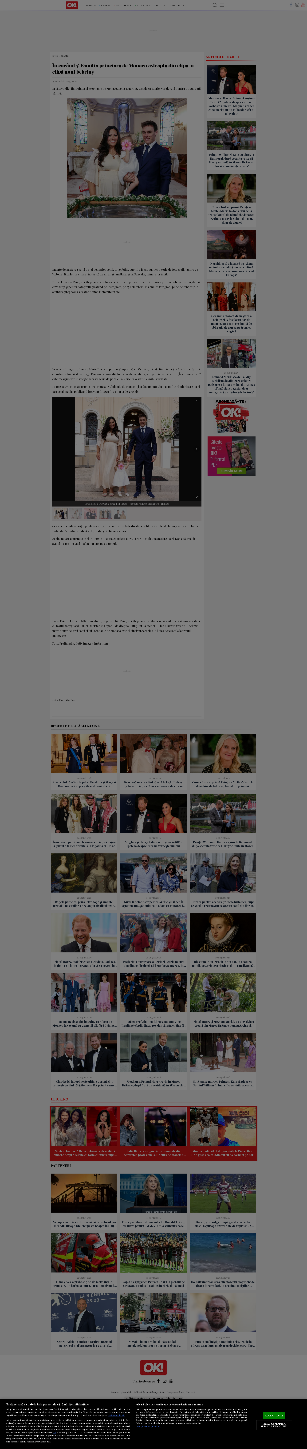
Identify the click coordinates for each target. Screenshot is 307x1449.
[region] (153, 1424)
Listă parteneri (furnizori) (148, 1426)
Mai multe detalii (116, 1415)
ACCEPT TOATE (274, 1415)
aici (54, 1432)
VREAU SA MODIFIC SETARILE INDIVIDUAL (274, 1425)
